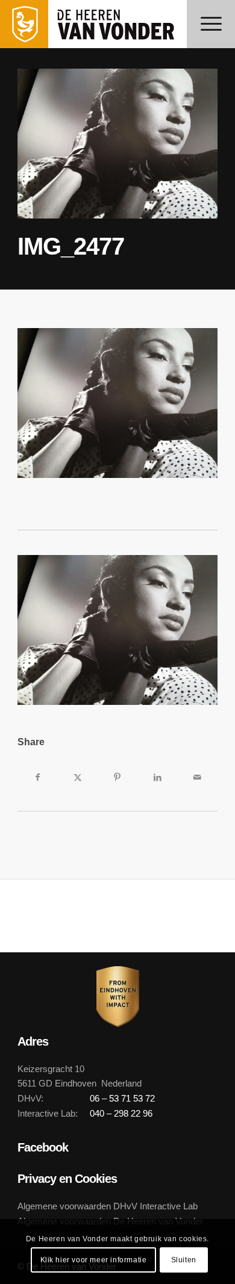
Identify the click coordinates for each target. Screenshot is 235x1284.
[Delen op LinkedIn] (157, 777)
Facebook (42, 1147)
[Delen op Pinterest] (117, 777)
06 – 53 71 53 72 (122, 1098)
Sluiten (183, 1260)
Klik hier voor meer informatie (93, 1260)
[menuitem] (211, 24)
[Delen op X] (78, 777)
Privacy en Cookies (67, 1178)
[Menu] (211, 24)
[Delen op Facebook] (37, 777)
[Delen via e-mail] (197, 777)
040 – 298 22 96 (121, 1113)
